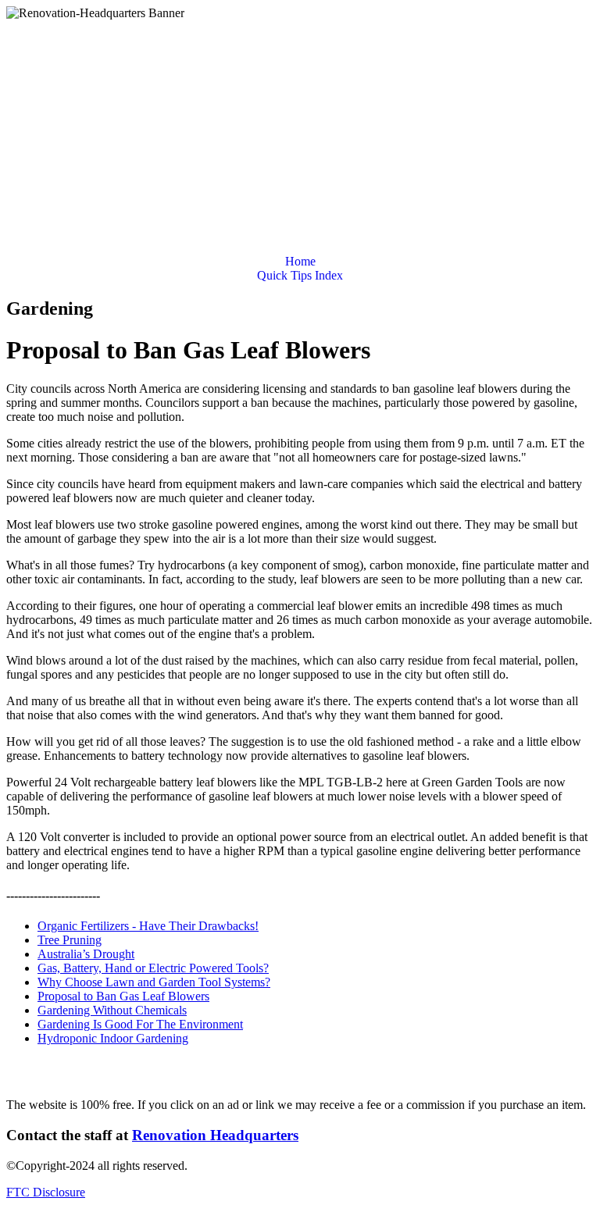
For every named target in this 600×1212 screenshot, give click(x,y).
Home (300, 261)
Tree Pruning (70, 939)
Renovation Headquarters (215, 1135)
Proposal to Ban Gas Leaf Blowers (123, 996)
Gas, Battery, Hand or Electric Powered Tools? (153, 968)
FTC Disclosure (45, 1192)
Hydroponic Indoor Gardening (113, 1038)
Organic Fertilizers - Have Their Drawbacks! (148, 925)
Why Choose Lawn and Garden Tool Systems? (154, 982)
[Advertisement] (300, 137)
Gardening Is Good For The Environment (140, 1024)
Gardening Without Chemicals (112, 1010)
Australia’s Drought (86, 954)
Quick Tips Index (300, 275)
